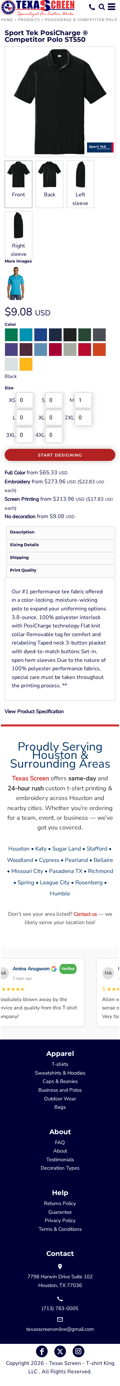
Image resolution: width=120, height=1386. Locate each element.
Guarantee (60, 1212)
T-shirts (60, 1064)
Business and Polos (60, 1090)
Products (29, 20)
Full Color (15, 472)
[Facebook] (42, 1351)
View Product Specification (34, 711)
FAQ (60, 1142)
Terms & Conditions (60, 1229)
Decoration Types (60, 1168)
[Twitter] (60, 1351)
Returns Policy (60, 1203)
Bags (60, 1107)
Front (18, 194)
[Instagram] (78, 1351)
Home (7, 20)
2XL (69, 417)
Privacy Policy (60, 1220)
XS (12, 400)
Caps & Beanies (60, 1081)
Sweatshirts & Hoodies (60, 1073)
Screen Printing (22, 499)
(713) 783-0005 (60, 1308)
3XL (11, 435)
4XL (40, 435)
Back (49, 194)
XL (42, 417)
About (60, 1151)
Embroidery (17, 481)
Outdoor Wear (60, 1098)
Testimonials (60, 1159)
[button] (101, 6)
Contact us (85, 914)
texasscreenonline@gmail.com (60, 1329)
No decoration (20, 516)
